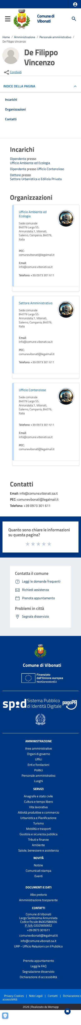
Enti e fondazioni (38, 764)
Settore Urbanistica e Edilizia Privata (36, 179)
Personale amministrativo (55, 37)
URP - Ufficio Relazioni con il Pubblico (38, 946)
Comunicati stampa (38, 870)
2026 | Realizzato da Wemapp (41, 1007)
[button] (75, 4)
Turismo (38, 823)
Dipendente (18, 158)
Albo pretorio (38, 894)
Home (6, 37)
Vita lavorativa (38, 807)
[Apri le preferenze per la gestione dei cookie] (7, 1017)
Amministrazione (24, 37)
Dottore (16, 174)
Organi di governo (38, 753)
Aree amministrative (38, 748)
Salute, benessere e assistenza (38, 850)
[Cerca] (74, 18)
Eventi (38, 876)
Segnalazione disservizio (38, 971)
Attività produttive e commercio (38, 812)
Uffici (38, 759)
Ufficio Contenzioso (50, 169)
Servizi (38, 788)
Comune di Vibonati (45, 18)
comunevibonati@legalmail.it (38, 935)
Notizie (38, 865)
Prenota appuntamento (38, 960)
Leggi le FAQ (39, 966)
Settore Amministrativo (35, 302)
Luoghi (38, 781)
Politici (38, 770)
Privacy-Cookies (14, 996)
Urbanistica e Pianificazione (38, 817)
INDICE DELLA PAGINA (19, 86)
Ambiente (38, 845)
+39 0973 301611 (38, 930)
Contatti (38, 907)
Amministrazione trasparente (38, 900)
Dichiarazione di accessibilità (38, 977)
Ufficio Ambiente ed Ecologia (30, 163)
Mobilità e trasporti (38, 828)
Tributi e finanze (38, 839)
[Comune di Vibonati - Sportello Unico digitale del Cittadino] (22, 18)
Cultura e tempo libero (38, 801)
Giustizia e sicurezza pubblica (39, 834)
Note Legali (36, 996)
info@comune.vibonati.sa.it (38, 940)
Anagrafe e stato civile (38, 796)
